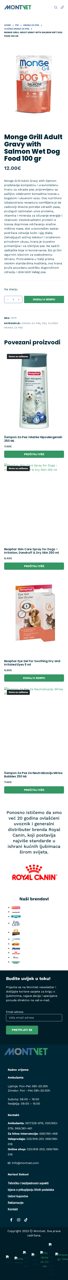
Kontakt (13, 1209)
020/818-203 (35, 1149)
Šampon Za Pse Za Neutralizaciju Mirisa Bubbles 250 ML (33, 775)
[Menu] (62, 7)
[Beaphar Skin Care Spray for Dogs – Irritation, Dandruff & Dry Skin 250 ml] (34, 503)
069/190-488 (48, 1133)
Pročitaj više (34, 454)
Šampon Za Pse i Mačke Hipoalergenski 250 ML (33, 439)
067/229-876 (34, 1123)
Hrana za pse (31, 323)
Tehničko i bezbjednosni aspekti (28, 1183)
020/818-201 (35, 1139)
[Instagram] (18, 1220)
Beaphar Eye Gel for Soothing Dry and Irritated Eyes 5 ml (32, 663)
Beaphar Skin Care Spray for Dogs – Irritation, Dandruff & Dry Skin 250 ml (31, 551)
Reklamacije (15, 1203)
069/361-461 (23, 1128)
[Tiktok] (26, 1220)
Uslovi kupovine (18, 1196)
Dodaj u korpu (44, 299)
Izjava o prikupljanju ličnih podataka (31, 1189)
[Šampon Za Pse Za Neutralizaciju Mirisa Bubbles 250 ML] (34, 727)
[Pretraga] (55, 7)
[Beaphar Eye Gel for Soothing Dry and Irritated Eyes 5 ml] (34, 615)
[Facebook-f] (11, 1220)
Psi (44, 323)
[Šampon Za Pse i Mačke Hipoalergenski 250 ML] (34, 391)
